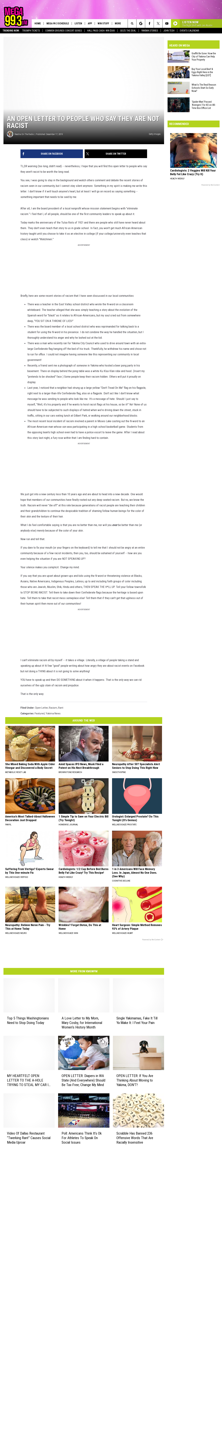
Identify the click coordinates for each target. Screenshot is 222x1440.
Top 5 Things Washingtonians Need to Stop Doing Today (28, 1020)
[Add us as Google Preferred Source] (140, 23)
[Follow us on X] (158, 23)
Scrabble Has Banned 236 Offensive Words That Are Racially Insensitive (134, 1137)
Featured (40, 713)
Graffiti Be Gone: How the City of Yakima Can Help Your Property (204, 56)
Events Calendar (189, 30)
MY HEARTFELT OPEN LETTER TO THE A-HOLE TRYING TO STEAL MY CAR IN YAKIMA (29, 1080)
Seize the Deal (128, 30)
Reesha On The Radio (24, 134)
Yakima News (53, 713)
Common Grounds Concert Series (63, 30)
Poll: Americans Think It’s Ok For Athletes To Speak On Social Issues (82, 1137)
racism (53, 707)
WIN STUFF (103, 23)
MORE (118, 23)
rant (60, 707)
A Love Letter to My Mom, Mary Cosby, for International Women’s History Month (82, 1022)
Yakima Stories (149, 30)
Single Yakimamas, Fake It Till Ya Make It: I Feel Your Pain (136, 1020)
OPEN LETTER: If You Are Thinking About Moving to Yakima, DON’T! (134, 1080)
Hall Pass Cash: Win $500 (101, 30)
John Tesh (168, 30)
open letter (41, 707)
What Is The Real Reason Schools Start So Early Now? (204, 87)
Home (38, 23)
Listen (78, 23)
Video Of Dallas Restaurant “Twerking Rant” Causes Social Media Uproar (28, 1137)
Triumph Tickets (31, 30)
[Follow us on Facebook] (149, 23)
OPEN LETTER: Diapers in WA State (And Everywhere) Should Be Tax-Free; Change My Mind (83, 1080)
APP (90, 23)
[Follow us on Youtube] (167, 23)
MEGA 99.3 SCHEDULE (57, 23)
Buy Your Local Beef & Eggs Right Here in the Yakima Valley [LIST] (202, 72)
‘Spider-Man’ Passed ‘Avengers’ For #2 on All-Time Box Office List (204, 104)
